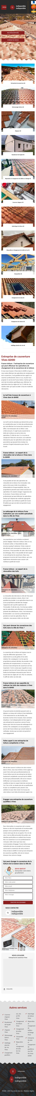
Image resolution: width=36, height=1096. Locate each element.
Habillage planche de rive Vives (7, 1046)
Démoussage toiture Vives (8, 1038)
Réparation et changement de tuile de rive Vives (19, 1047)
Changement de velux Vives (19, 1031)
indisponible (21, 6)
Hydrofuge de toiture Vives (31, 1016)
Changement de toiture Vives (19, 1024)
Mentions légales (29, 1091)
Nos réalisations (13, 33)
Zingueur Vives (7, 1031)
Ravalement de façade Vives (8, 1025)
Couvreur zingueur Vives (7, 1017)
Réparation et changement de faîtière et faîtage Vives (31, 1028)
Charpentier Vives (19, 1038)
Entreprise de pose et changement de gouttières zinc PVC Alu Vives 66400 (31, 1047)
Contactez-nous (13, 40)
